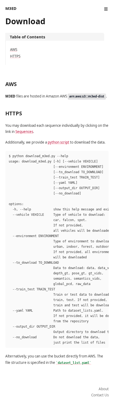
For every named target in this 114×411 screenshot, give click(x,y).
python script (58, 142)
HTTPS (15, 56)
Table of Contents (27, 36)
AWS (13, 49)
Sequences (24, 131)
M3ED (10, 8)
